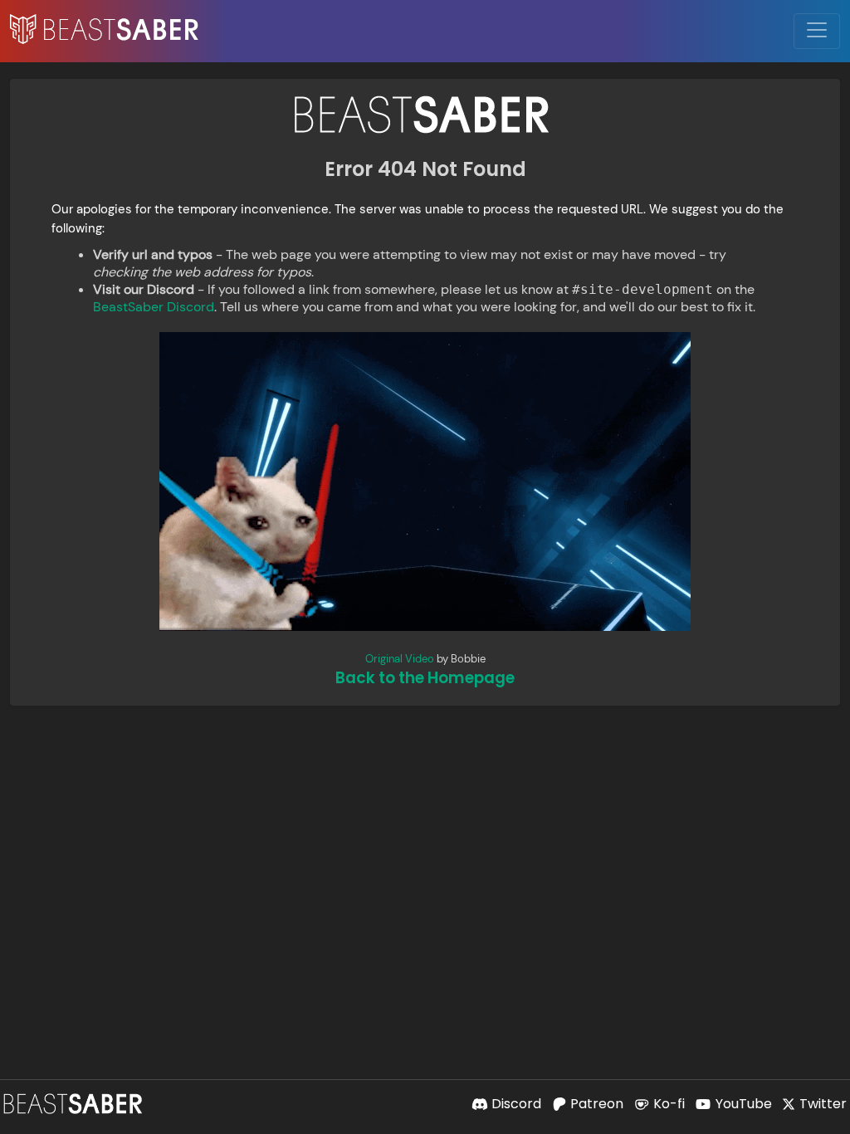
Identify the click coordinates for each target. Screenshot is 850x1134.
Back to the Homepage (425, 678)
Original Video (399, 659)
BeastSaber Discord (153, 306)
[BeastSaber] (74, 1103)
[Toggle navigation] (817, 31)
